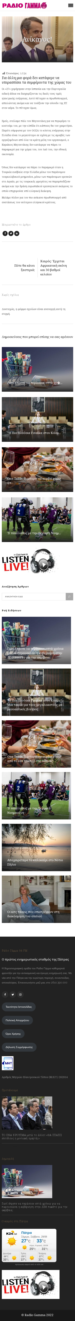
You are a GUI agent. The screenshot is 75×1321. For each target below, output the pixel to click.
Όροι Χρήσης (13, 1033)
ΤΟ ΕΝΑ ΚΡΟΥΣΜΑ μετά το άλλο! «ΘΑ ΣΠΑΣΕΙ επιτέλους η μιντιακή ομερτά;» (32, 1136)
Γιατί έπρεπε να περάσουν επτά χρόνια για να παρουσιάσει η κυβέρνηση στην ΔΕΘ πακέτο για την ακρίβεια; (35, 652)
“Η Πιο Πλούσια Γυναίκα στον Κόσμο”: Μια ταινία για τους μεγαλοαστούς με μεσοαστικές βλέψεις (35, 704)
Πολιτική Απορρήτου (17, 1020)
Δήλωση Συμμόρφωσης (19, 1047)
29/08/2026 (12, 1218)
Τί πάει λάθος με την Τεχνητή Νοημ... (34, 533)
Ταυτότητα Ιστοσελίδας (19, 1006)
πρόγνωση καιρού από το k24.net (29, 1264)
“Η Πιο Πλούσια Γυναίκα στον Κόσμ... (34, 433)
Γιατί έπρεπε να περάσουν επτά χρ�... (34, 383)
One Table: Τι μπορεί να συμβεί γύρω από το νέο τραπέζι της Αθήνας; (34, 758)
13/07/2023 (12, 1146)
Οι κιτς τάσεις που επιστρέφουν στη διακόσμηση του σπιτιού (33, 914)
